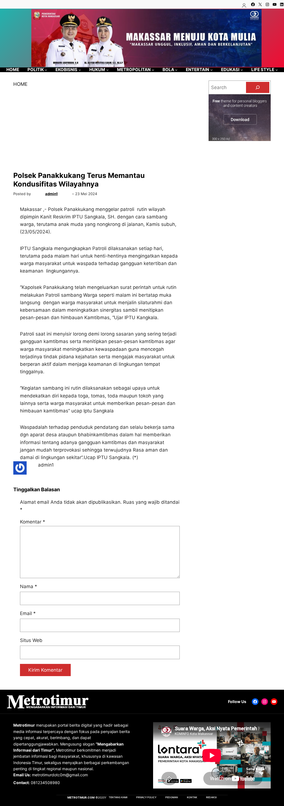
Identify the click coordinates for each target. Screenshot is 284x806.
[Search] (257, 87)
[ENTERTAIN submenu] (211, 69)
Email (28, 613)
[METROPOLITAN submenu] (153, 69)
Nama (28, 586)
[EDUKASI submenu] (241, 69)
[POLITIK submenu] (46, 69)
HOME (20, 84)
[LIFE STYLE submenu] (276, 69)
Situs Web (31, 640)
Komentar (32, 522)
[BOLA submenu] (176, 69)
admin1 (51, 194)
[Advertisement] (100, 129)
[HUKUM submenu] (107, 69)
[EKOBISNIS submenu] (79, 69)
